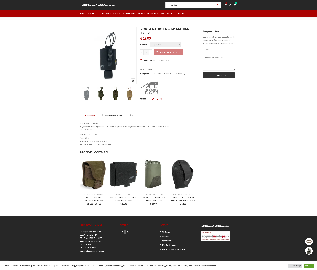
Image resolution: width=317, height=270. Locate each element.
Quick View (103, 190)
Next (131, 93)
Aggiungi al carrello (170, 52)
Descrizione (90, 115)
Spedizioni (166, 240)
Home (83, 13)
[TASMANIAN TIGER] (150, 88)
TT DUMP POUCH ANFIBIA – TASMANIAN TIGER (153, 199)
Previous (85, 93)
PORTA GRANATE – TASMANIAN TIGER (94, 199)
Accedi (170, 13)
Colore (143, 44)
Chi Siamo (106, 13)
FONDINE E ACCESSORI (161, 73)
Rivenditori (129, 13)
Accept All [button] (308, 266)
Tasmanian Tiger (180, 73)
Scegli (85, 190)
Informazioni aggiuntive (112, 115)
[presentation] (81, 185)
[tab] (90, 115)
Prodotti (93, 13)
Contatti (165, 236)
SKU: (142, 69)
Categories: (145, 73)
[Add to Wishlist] (91, 190)
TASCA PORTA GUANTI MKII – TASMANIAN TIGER (123, 199)
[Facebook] (122, 232)
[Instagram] (127, 232)
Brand (116, 13)
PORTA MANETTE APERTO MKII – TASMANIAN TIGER (183, 199)
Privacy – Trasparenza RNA (150, 13)
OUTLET (180, 13)
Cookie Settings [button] (295, 266)
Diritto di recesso (170, 245)
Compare (165, 60)
